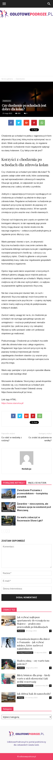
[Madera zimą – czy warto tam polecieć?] (8, 664)
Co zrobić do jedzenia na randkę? (40, 439)
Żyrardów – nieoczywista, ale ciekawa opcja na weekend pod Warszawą (34, 507)
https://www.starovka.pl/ (12, 403)
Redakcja (26, 468)
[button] (49, 4)
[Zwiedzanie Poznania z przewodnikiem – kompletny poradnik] (8, 493)
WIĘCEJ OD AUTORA (37, 483)
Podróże (21, 631)
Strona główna (7, 79)
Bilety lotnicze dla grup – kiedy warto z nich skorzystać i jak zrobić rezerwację (33, 678)
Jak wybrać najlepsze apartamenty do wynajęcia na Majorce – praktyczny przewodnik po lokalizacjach (33, 622)
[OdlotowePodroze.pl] (26, 14)
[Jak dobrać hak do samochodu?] (8, 697)
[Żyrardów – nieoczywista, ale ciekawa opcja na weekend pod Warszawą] (8, 507)
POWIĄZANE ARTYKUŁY (14, 483)
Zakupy (20, 698)
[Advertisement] (26, 48)
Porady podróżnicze (25, 653)
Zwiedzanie (7, 101)
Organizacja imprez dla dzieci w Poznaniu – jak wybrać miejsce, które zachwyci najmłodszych (33, 643)
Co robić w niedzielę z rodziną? (11, 439)
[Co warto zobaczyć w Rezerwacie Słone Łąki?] (8, 520)
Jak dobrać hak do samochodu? (34, 693)
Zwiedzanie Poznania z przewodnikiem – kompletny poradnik (32, 493)
